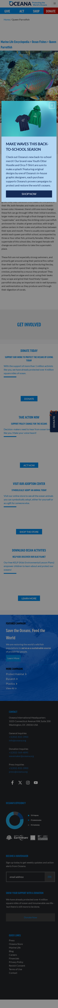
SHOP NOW (29, 194)
